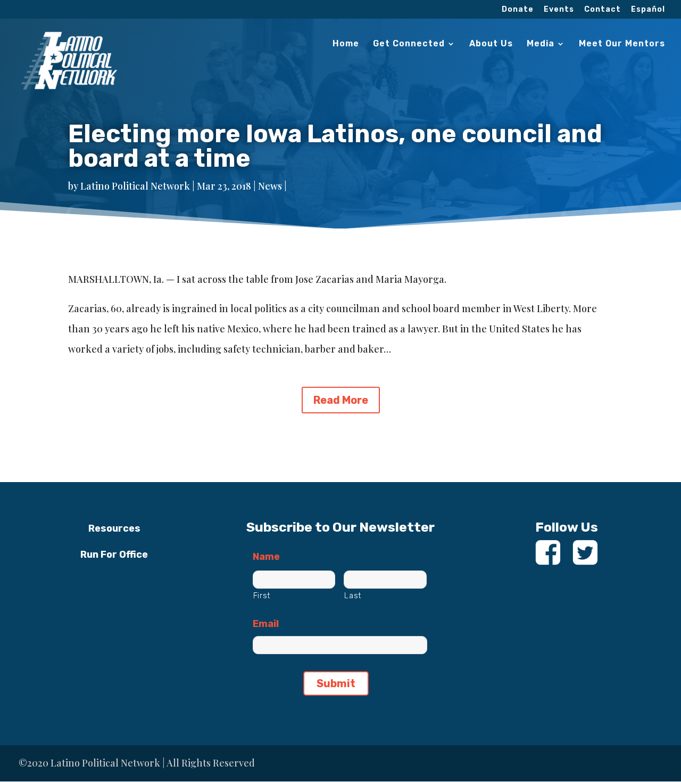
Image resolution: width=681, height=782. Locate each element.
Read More (340, 400)
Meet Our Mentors (622, 44)
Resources (114, 528)
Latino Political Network (135, 186)
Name (266, 557)
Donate (518, 10)
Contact (602, 10)
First (262, 595)
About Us (491, 44)
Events (559, 10)
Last (353, 595)
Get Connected (409, 44)
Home (346, 44)
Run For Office (114, 554)
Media (540, 44)
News (270, 186)
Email (266, 624)
